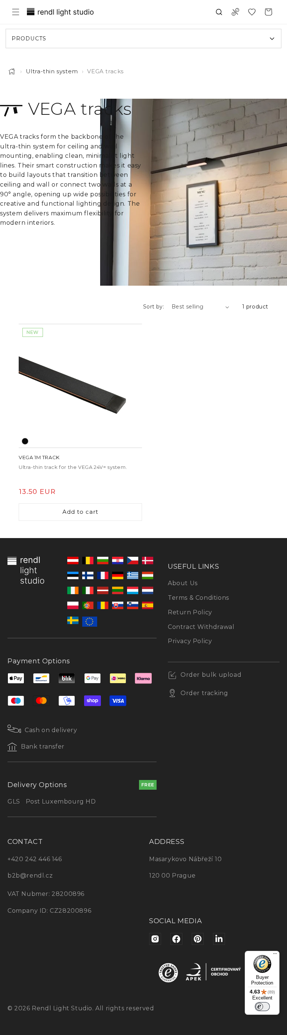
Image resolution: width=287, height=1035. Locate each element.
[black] (25, 441)
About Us (183, 583)
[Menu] (275, 955)
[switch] (262, 1006)
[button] (15, 12)
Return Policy (190, 612)
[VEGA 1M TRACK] (80, 386)
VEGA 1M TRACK (39, 457)
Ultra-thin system (52, 71)
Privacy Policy (190, 641)
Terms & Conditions (198, 597)
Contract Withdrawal (201, 626)
